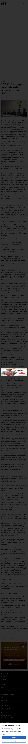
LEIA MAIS (4, 734)
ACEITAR (14, 737)
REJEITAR (14, 741)
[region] (14, 733)
